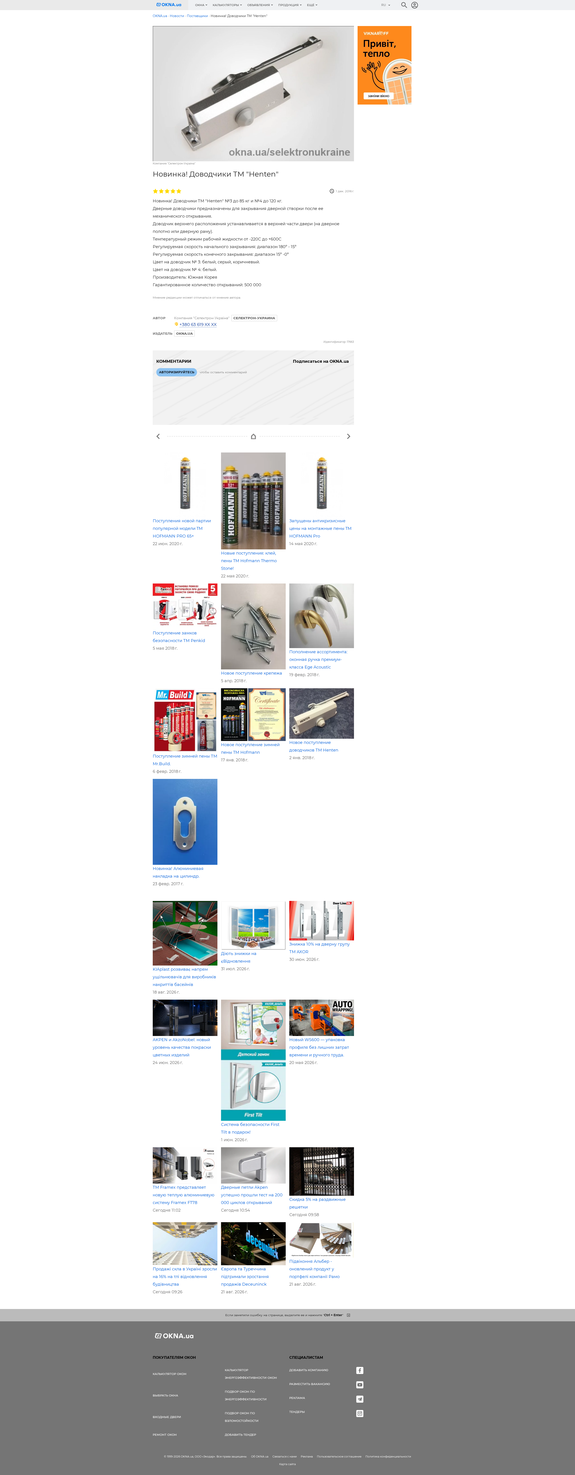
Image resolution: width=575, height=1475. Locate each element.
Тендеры (297, 1412)
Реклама (297, 1398)
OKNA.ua (184, 333)
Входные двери (167, 1417)
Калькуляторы (226, 5)
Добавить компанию (308, 1370)
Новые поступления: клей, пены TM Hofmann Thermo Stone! (249, 561)
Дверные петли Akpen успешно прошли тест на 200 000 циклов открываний (252, 1195)
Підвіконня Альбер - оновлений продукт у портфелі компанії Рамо (314, 1269)
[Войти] (415, 5)
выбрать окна (165, 1395)
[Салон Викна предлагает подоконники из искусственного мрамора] (158, 436)
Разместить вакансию (309, 1384)
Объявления (258, 5)
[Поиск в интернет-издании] (404, 5)
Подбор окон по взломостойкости (242, 1417)
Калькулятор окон (169, 1374)
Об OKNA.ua (259, 1456)
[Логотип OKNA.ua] (172, 5)
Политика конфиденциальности (388, 1456)
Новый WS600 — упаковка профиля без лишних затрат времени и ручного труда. (319, 1047)
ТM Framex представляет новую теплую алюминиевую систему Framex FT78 (184, 1195)
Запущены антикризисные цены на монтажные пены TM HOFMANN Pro (320, 528)
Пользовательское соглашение (339, 1456)
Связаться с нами (284, 1456)
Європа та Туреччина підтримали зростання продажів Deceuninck (245, 1277)
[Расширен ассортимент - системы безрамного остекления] (348, 436)
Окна (199, 5)
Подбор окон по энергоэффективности (246, 1395)
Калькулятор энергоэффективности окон (251, 1373)
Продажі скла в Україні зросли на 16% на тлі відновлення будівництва (185, 1277)
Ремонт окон (165, 1434)
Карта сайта (287, 1464)
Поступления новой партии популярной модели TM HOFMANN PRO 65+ (182, 528)
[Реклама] (384, 66)
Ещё (310, 5)
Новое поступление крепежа (251, 673)
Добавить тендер (240, 1434)
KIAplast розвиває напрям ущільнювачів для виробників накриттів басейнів (184, 977)
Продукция (288, 5)
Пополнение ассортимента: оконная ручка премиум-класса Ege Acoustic (318, 659)
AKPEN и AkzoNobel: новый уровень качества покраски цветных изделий (182, 1047)
